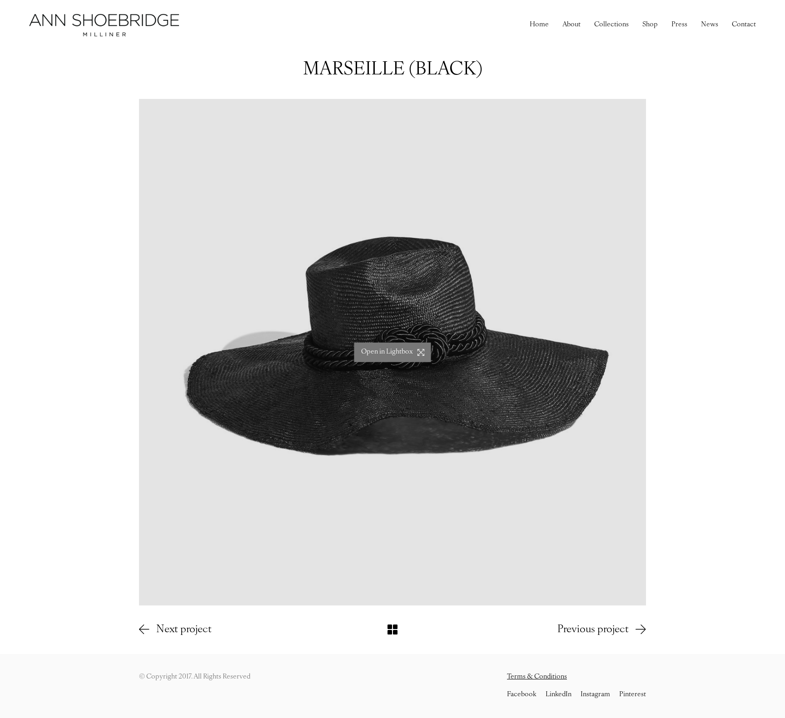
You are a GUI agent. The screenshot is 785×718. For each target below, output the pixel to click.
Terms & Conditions (537, 677)
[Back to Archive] (392, 629)
